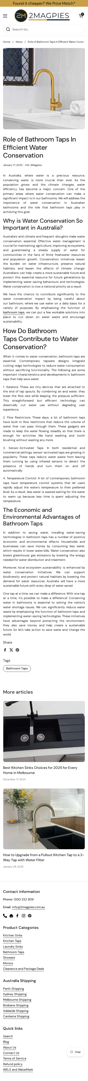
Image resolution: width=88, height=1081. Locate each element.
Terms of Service (14, 1058)
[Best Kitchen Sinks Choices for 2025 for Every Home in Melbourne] (44, 731)
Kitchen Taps (12, 941)
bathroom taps (14, 312)
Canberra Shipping (16, 1016)
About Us (9, 1047)
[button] (81, 16)
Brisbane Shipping (15, 1005)
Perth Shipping (13, 989)
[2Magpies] (43, 16)
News (19, 42)
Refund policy (13, 1064)
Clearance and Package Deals (23, 969)
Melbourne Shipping (17, 1000)
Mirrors (8, 963)
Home (6, 42)
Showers (9, 958)
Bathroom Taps (17, 668)
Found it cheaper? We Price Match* (44, 3)
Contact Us (11, 1053)
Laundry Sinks (13, 947)
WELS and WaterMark (18, 1070)
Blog (6, 1042)
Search (8, 1036)
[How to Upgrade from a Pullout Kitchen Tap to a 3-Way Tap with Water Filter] (44, 819)
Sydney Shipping (15, 994)
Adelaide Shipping (15, 1011)
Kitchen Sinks (12, 935)
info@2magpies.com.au (28, 907)
